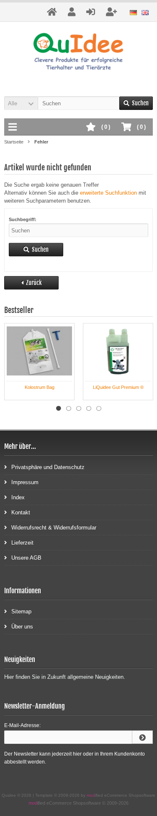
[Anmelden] (142, 737)
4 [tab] (89, 408)
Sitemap (21, 611)
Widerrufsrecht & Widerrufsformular (53, 527)
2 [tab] (68, 408)
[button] (21, 103)
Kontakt (20, 512)
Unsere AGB (26, 558)
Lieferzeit (22, 543)
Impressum (25, 482)
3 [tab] (79, 408)
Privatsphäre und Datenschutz (48, 467)
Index (18, 497)
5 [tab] (99, 408)
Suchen (136, 103)
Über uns (22, 626)
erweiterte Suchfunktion (108, 193)
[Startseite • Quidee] (78, 52)
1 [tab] (58, 408)
